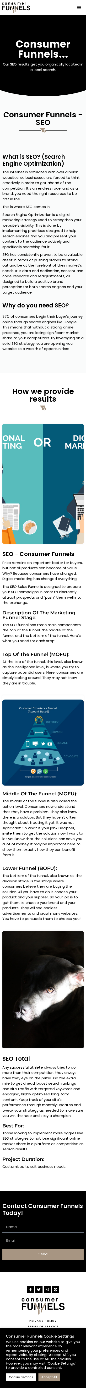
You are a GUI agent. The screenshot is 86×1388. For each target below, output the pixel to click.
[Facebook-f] (30, 1289)
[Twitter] (39, 1289)
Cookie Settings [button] (21, 1377)
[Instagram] (47, 1289)
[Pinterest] (55, 1289)
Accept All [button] (49, 1377)
